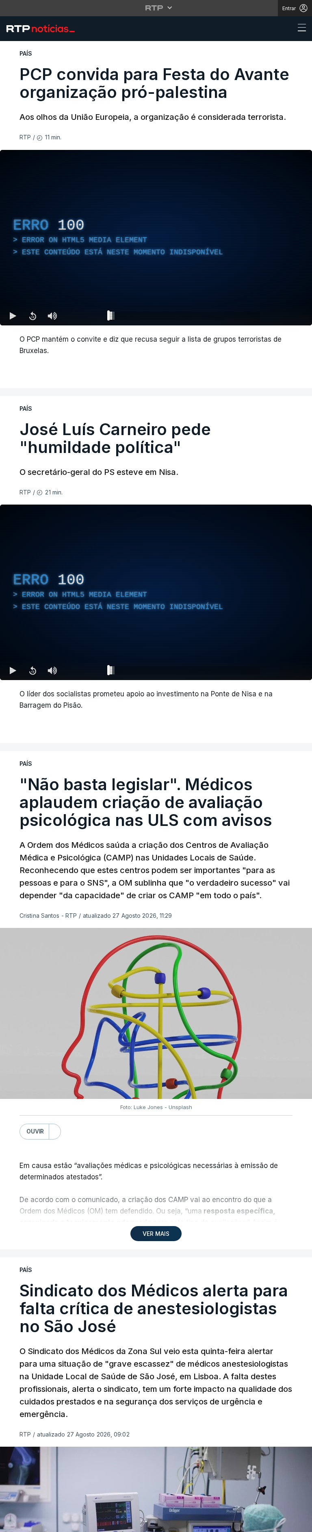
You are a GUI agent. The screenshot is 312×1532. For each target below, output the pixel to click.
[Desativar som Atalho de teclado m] (52, 1522)
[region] (156, 766)
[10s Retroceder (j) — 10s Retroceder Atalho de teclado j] (32, 1522)
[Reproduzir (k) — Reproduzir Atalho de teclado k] (13, 1522)
